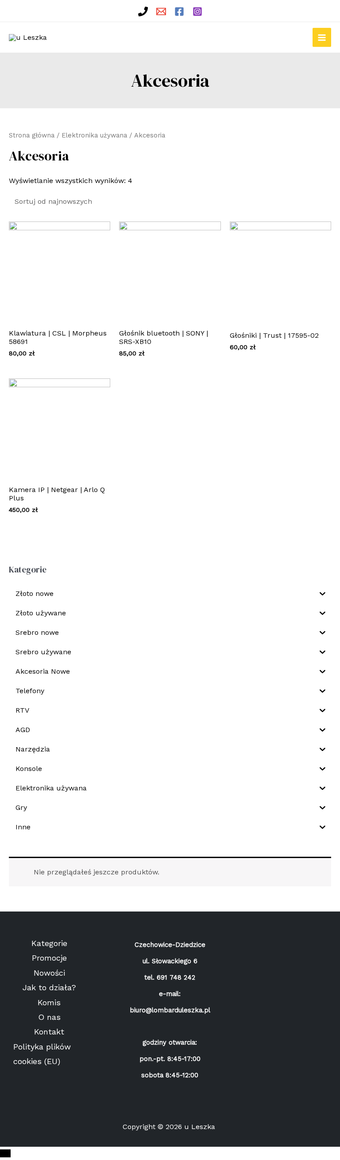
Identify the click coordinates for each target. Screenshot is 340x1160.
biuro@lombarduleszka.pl (170, 1010)
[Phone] (143, 11)
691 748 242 (176, 977)
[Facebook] (179, 11)
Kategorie (49, 943)
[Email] (161, 11)
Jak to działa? (49, 987)
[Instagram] (197, 11)
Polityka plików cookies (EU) (42, 1054)
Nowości (49, 972)
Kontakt (49, 1031)
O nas (49, 1017)
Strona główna (31, 135)
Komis (49, 1002)
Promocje (49, 957)
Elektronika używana (94, 135)
